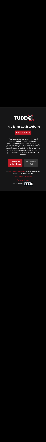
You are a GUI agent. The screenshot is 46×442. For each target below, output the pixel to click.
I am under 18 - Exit (30, 163)
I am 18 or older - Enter (15, 163)
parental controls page (17, 171)
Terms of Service (23, 180)
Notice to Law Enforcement (23, 176)
